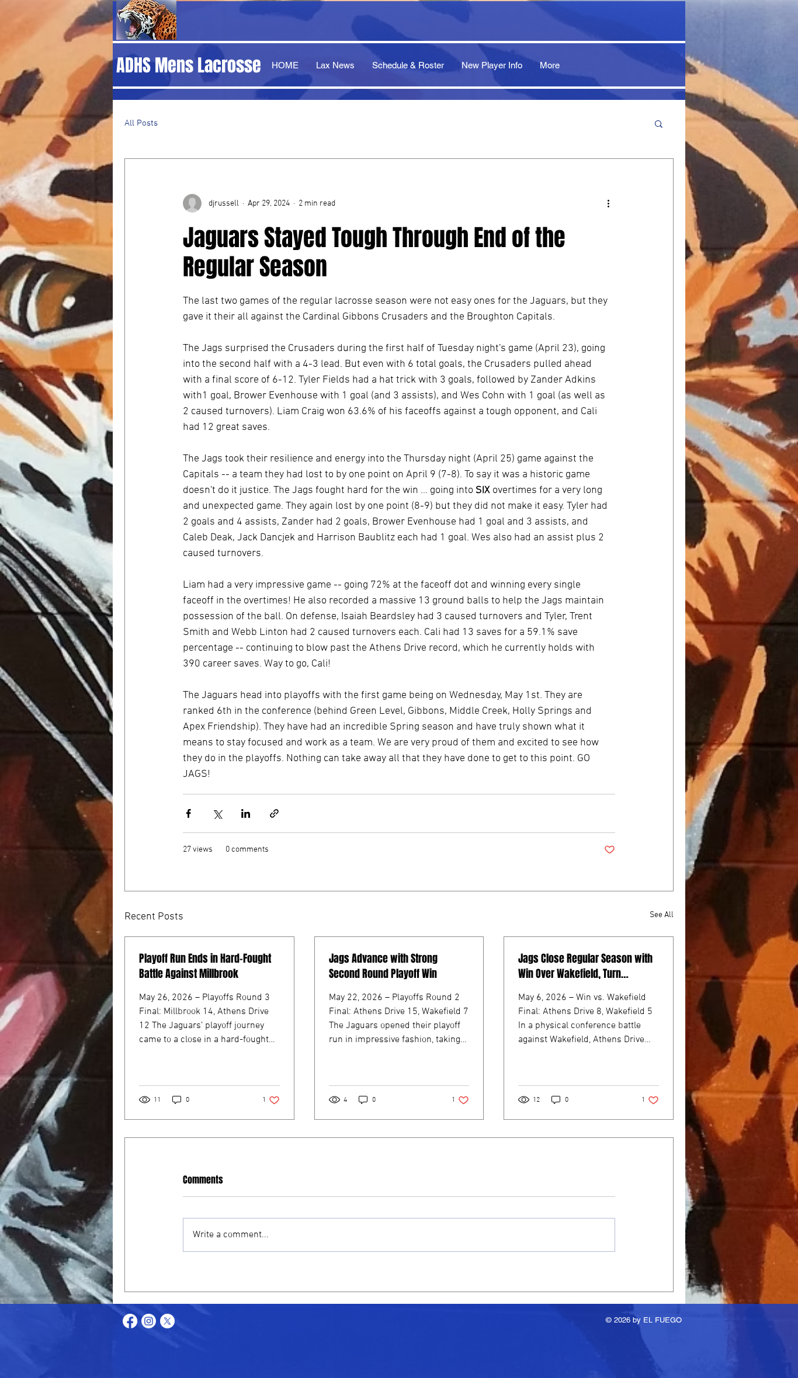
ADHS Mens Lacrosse (188, 65)
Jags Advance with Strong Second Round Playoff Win (383, 966)
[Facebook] (130, 1321)
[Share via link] (274, 813)
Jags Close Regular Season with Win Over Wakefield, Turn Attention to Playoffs (585, 966)
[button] (658, 123)
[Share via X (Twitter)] (217, 813)
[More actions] (608, 203)
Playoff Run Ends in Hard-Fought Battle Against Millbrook (205, 966)
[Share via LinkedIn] (245, 813)
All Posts (141, 123)
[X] (167, 1321)
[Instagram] (148, 1321)
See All (662, 915)
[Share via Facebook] (188, 813)
